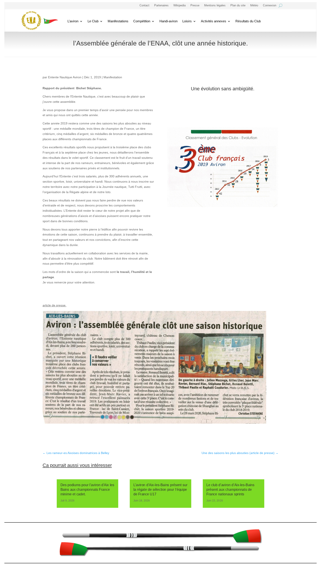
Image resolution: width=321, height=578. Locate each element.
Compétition (141, 21)
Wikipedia (179, 5)
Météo (254, 5)
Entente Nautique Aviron (64, 77)
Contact (144, 5)
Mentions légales (215, 5)
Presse (194, 5)
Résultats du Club (248, 21)
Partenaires (161, 5)
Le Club (93, 21)
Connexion (269, 5)
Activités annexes (213, 21)
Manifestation (113, 77)
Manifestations (118, 21)
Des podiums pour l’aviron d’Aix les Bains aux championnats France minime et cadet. (87, 489)
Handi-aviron (168, 21)
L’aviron (72, 21)
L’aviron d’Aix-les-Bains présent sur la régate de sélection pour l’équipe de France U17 (160, 489)
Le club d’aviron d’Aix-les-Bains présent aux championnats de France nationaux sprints (230, 489)
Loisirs (187, 21)
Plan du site (237, 5)
